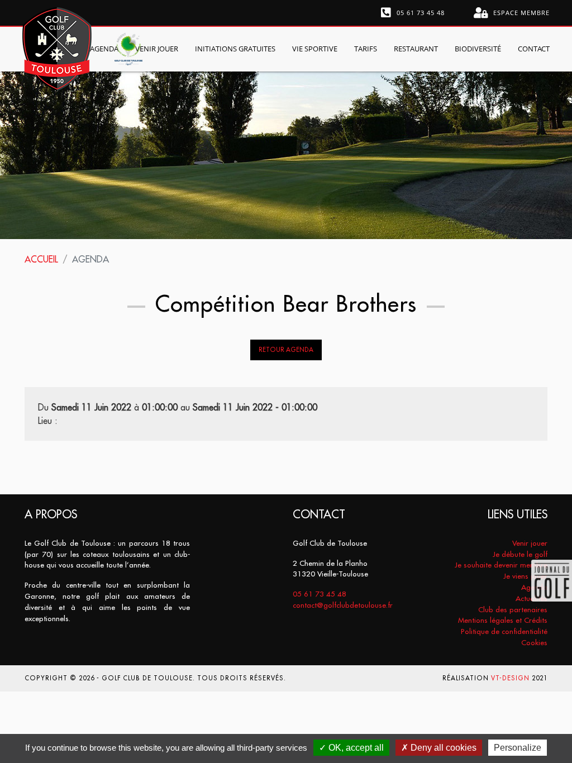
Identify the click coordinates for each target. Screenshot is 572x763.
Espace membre (520, 12)
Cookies (534, 642)
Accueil (41, 259)
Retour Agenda (286, 350)
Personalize (517, 747)
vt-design (510, 678)
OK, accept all (355, 747)
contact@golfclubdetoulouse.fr (343, 605)
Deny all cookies (442, 747)
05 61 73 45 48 (419, 12)
